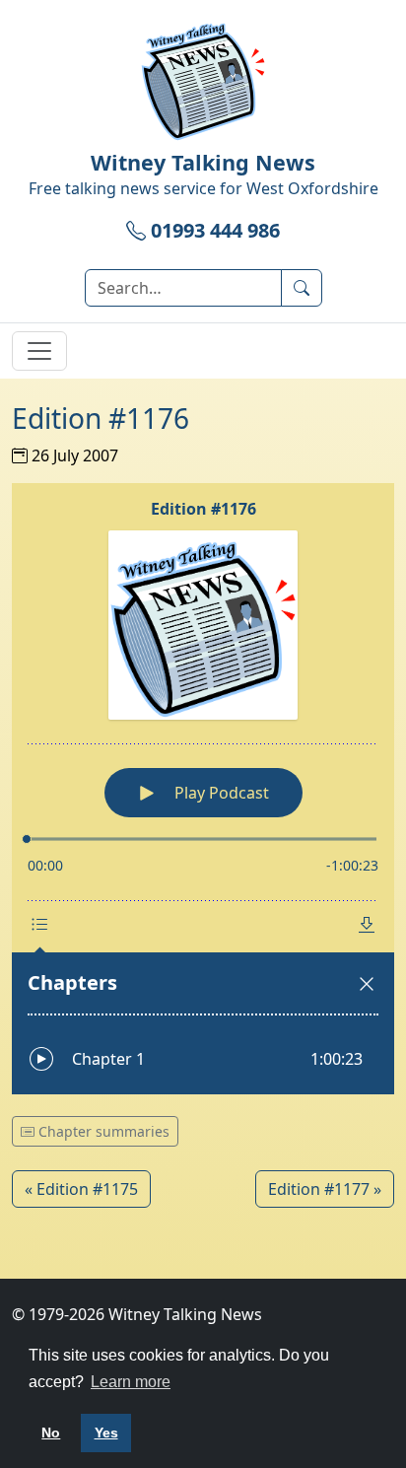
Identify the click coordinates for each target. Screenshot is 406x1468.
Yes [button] (106, 1432)
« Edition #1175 (81, 1189)
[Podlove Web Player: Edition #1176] (203, 788)
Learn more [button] (130, 1381)
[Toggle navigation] (39, 351)
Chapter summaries (101, 1131)
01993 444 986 (213, 230)
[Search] (301, 288)
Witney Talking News (203, 162)
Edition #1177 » (324, 1189)
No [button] (50, 1432)
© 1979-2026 (137, 1314)
